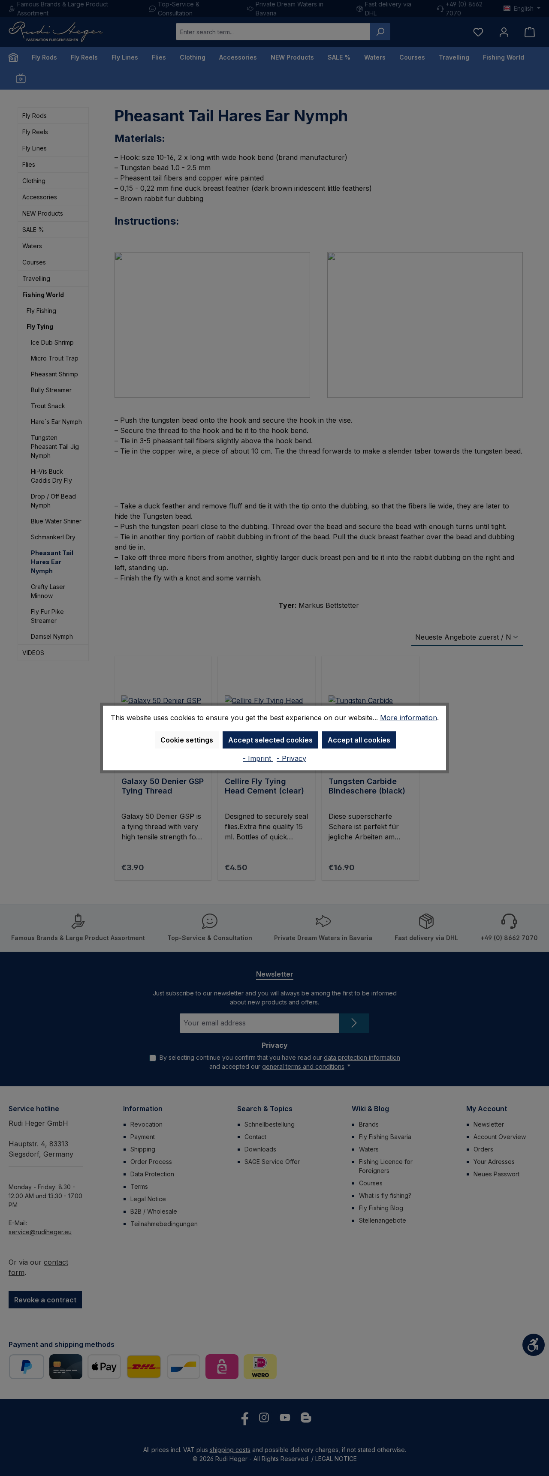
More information (408, 717)
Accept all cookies (359, 740)
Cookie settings (186, 740)
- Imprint (258, 758)
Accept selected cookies (270, 740)
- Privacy (291, 758)
